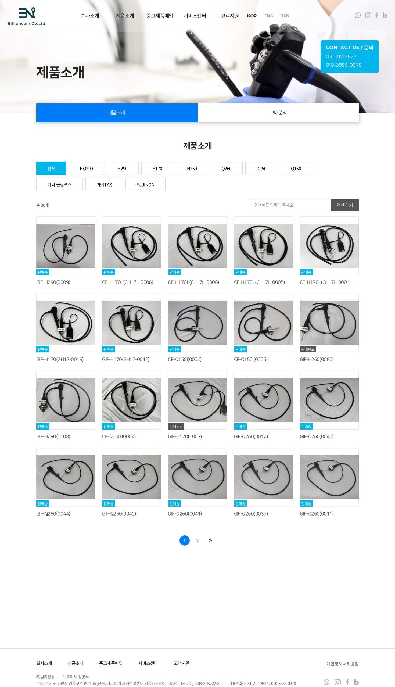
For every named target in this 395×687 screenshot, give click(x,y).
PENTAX (104, 184)
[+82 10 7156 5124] (326, 682)
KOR (252, 16)
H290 (123, 168)
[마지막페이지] (210, 540)
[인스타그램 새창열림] (368, 16)
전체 (51, 168)
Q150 (261, 168)
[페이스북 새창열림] (376, 16)
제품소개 (125, 16)
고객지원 (230, 16)
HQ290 (86, 168)
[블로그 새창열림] (385, 16)
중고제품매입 (159, 16)
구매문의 (278, 112)
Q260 (227, 168)
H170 (157, 168)
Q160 (296, 168)
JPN (285, 16)
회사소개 (90, 16)
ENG (269, 16)
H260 (192, 168)
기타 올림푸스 (59, 184)
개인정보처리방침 (342, 663)
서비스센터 (195, 16)
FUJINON (146, 184)
